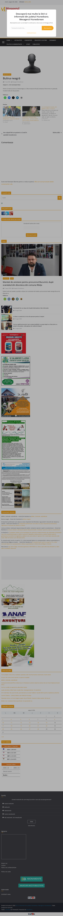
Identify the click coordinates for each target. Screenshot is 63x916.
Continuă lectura (31, 33)
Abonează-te (48, 28)
